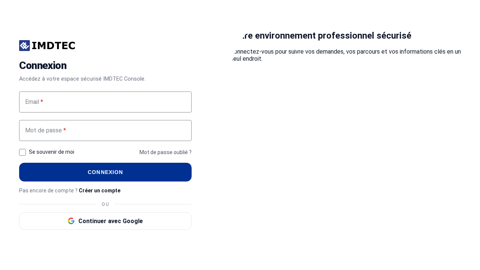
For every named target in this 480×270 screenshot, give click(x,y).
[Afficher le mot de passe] (182, 130)
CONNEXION (105, 172)
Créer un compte (99, 191)
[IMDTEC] (47, 45)
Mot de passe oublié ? (166, 152)
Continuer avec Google (110, 221)
